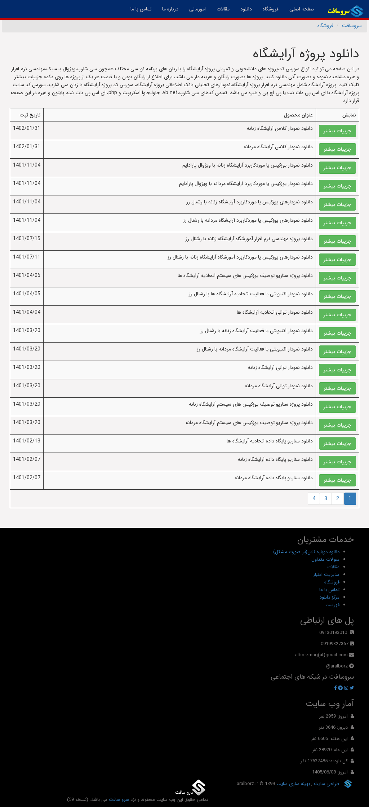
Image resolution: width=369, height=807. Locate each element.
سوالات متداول (325, 559)
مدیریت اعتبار (326, 574)
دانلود (246, 9)
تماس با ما (140, 9)
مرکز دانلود (329, 597)
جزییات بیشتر (337, 131)
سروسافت (352, 26)
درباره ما (170, 9)
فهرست (332, 605)
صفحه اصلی (299, 9)
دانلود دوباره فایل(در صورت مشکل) (306, 552)
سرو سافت (119, 799)
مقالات (223, 9)
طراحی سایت (325, 783)
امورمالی (197, 9)
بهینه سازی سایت (292, 783)
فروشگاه (271, 9)
